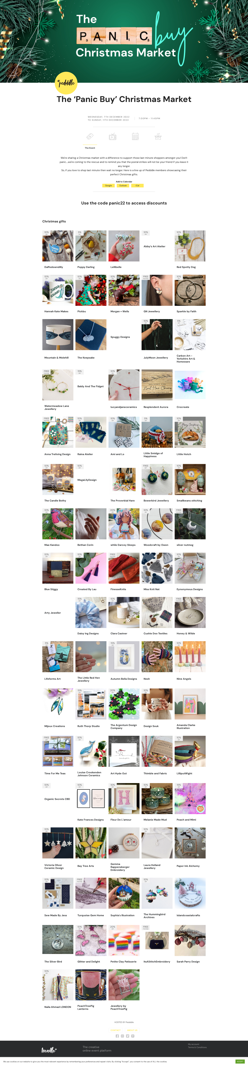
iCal (137, 185)
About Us (132, 1030)
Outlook (123, 185)
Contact (116, 1030)
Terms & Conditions (197, 1047)
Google (108, 185)
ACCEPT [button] (240, 1061)
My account (193, 1044)
